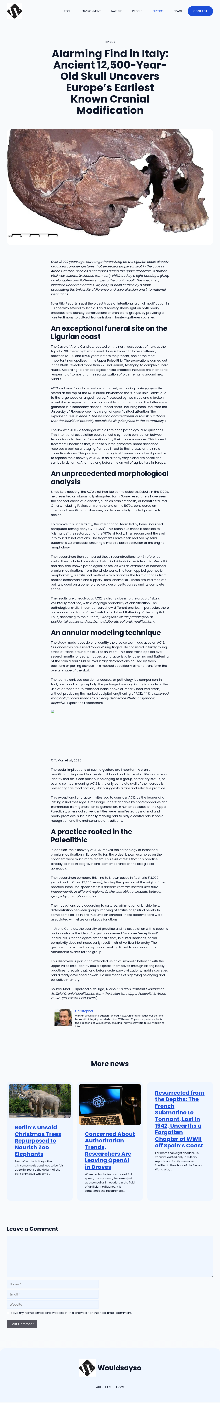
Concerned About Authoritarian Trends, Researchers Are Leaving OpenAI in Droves (110, 1150)
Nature (116, 11)
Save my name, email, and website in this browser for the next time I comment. (71, 1313)
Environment (91, 11)
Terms (119, 1387)
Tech (67, 11)
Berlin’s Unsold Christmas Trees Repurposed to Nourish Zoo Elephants (38, 1141)
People (137, 11)
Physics (157, 11)
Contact (200, 11)
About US (103, 1387)
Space (178, 11)
